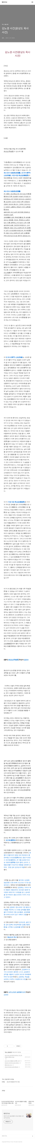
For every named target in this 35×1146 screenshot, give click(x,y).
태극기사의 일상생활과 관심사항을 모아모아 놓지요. (14, 1117)
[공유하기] (9, 1046)
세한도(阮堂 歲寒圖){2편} (17, 992)
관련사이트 (4, 1136)
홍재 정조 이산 (8, 1065)
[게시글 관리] (12, 1046)
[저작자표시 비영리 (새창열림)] (23, 1046)
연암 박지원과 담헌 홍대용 (11, 1067)
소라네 (6, 994)
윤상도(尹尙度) (13, 660)
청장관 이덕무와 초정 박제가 (12, 1063)
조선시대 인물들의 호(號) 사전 (12, 1061)
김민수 (26, 660)
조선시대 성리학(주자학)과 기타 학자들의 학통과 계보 (13, 1056)
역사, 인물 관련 (8, 1052)
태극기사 (4, 2)
